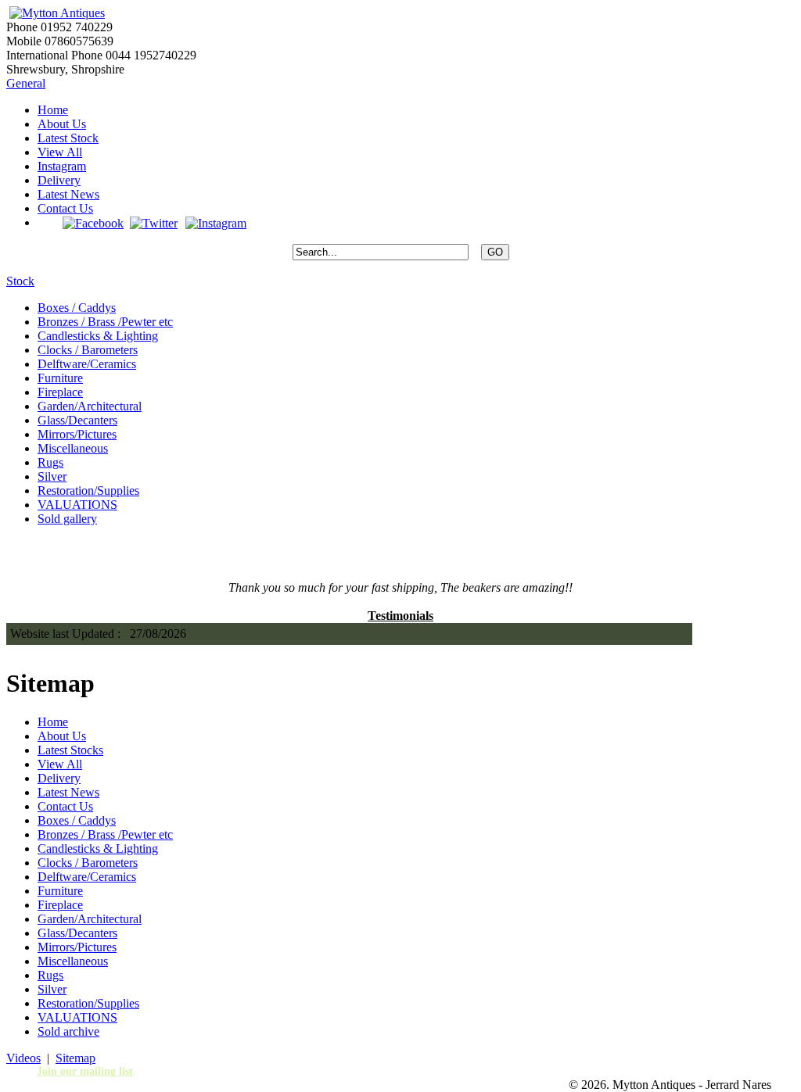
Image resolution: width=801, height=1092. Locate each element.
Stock (20, 281)
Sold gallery (67, 518)
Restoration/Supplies (88, 490)
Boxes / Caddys (77, 307)
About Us (62, 124)
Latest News (68, 194)
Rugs (50, 462)
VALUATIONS (77, 504)
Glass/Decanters (77, 420)
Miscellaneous (73, 448)
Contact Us (65, 208)
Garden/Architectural (90, 406)
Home (53, 109)
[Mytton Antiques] (55, 13)
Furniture (60, 378)
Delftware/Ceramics (87, 364)
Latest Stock (68, 138)
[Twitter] (154, 222)
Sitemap (75, 1058)
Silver (52, 476)
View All (60, 152)
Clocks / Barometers (88, 349)
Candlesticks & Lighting (98, 335)
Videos (23, 1058)
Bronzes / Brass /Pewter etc (105, 321)
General (25, 83)
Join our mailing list (85, 1071)
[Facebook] (93, 222)
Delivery (59, 180)
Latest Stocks (70, 750)
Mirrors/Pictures (77, 434)
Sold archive (68, 1031)
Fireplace (60, 392)
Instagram (62, 166)
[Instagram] (215, 222)
